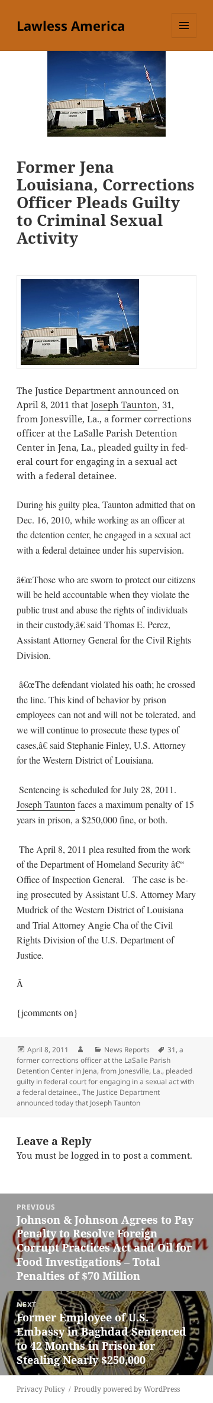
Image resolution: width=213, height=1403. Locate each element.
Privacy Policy (41, 1389)
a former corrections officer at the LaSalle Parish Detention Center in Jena (100, 1060)
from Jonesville (125, 1071)
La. (157, 1071)
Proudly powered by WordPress (127, 1389)
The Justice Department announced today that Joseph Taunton (88, 1097)
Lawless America (71, 25)
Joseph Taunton (124, 404)
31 (171, 1050)
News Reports (127, 1050)
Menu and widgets (184, 37)
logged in (90, 1155)
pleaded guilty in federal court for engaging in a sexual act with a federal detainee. (105, 1081)
